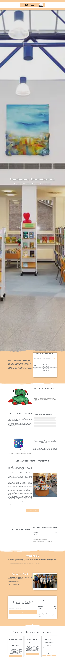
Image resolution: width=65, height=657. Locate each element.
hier (20, 565)
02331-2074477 (52, 358)
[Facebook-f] (56, 1)
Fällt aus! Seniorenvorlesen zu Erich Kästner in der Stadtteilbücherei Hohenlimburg (49, 641)
